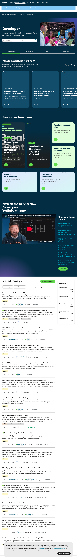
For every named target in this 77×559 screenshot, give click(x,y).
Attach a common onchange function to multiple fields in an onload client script (25, 310)
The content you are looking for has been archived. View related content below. (25, 8)
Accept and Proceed (64, 553)
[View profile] (19, 305)
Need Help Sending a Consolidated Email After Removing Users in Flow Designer (24, 380)
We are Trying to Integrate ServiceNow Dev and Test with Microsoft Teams (22, 468)
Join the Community (48, 281)
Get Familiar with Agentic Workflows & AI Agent (15, 415)
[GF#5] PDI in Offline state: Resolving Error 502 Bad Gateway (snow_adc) (22, 520)
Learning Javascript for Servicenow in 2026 (14, 293)
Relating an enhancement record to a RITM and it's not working (19, 450)
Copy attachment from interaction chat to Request (16, 398)
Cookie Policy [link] (42, 548)
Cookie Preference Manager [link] (58, 548)
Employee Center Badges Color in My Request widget (18, 433)
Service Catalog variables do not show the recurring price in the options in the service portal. (27, 363)
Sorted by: (33, 287)
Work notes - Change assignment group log (16, 485)
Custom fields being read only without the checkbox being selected (20, 345)
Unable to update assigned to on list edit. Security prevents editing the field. (23, 538)
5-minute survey (20, 3)
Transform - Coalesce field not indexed (13, 503)
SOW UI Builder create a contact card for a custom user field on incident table (23, 328)
